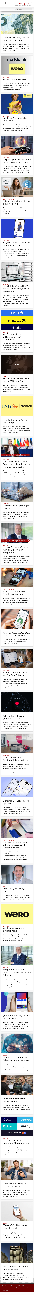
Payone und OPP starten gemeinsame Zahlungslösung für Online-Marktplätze (16, 1058)
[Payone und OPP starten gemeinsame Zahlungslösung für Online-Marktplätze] (17, 1043)
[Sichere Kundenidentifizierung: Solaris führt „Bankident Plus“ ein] (17, 1170)
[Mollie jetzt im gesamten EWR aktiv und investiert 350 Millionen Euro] (17, 364)
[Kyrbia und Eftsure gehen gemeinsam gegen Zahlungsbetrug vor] (17, 702)
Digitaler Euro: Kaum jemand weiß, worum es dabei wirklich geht (17, 202)
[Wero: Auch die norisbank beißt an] (17, 65)
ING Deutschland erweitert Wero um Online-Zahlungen (15, 421)
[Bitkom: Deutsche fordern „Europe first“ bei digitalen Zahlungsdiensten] (17, 24)
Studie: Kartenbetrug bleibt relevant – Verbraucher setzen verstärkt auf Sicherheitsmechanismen (15, 844)
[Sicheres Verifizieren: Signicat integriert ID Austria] (17, 492)
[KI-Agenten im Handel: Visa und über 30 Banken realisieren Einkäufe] (17, 228)
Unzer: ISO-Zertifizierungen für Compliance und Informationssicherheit (16, 758)
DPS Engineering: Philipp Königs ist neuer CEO (15, 889)
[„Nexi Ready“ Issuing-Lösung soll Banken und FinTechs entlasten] (17, 1002)
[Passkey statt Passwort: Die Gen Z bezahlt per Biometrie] (17, 1085)
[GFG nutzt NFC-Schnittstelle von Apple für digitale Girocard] (17, 1211)
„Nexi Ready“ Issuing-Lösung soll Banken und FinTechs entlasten (16, 1017)
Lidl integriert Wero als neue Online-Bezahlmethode (15, 119)
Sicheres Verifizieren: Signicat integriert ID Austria (16, 506)
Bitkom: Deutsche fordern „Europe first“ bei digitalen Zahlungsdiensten (16, 39)
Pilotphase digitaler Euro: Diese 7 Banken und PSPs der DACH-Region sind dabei (17, 160)
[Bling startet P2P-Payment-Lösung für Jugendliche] (17, 787)
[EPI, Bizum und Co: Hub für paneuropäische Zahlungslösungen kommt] (17, 1126)
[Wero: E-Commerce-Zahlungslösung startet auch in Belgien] (17, 914)
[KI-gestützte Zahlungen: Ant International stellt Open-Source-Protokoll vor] (17, 658)
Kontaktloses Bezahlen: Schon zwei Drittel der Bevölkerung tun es (14, 592)
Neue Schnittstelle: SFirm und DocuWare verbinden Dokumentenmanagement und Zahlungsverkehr (16, 288)
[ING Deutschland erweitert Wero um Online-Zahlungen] (17, 406)
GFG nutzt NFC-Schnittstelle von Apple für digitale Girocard (16, 1226)
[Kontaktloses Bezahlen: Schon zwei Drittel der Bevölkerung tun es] (17, 577)
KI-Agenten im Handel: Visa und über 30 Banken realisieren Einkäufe (16, 243)
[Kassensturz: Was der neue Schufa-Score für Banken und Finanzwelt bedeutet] (17, 619)
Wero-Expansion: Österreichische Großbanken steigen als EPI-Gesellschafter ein (14, 336)
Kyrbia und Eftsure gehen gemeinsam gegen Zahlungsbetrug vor (15, 717)
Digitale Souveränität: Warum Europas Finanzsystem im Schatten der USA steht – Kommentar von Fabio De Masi (16, 463)
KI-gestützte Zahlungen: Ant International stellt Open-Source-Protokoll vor (16, 673)
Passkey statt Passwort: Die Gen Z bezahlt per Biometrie (14, 1100)
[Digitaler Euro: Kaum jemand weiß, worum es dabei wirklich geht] (17, 187)
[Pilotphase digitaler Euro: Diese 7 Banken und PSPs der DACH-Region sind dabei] (17, 146)
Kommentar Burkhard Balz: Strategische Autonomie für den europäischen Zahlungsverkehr (16, 549)
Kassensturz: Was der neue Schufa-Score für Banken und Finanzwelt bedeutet (16, 634)
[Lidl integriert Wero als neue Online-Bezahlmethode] (17, 104)
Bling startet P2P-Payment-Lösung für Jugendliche (16, 802)
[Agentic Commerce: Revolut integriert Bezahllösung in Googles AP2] (17, 1253)
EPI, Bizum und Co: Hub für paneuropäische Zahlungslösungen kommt (17, 1141)
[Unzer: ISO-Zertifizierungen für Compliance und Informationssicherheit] (17, 743)
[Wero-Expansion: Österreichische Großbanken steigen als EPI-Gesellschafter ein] (17, 320)
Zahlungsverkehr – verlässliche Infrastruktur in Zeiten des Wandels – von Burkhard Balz (17, 971)
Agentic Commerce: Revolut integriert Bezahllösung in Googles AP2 (15, 1268)
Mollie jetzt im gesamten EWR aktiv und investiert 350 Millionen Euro (16, 379)
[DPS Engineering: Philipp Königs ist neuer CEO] (17, 874)
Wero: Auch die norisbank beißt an (14, 78)
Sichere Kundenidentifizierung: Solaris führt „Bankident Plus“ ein (15, 1185)
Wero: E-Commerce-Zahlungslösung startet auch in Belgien (14, 929)
